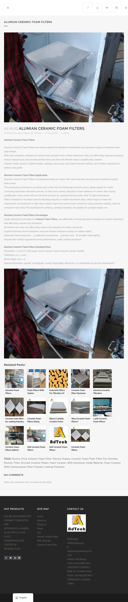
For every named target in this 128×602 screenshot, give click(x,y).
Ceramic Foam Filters (46, 219)
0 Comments (51, 133)
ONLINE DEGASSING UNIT (17, 516)
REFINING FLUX (12, 549)
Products (41, 524)
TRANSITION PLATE (14, 540)
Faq (39, 532)
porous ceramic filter (47, 536)
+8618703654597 (75, 543)
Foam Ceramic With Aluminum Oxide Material (76, 463)
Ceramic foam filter (47, 545)
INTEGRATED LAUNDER (16, 528)
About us (41, 520)
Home (40, 516)
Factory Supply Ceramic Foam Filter (74, 459)
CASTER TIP (10, 545)
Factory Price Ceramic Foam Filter (32, 459)
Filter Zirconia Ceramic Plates (31, 463)
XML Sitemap (44, 540)
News (27, 133)
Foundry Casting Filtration (49, 467)
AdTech (38, 133)
